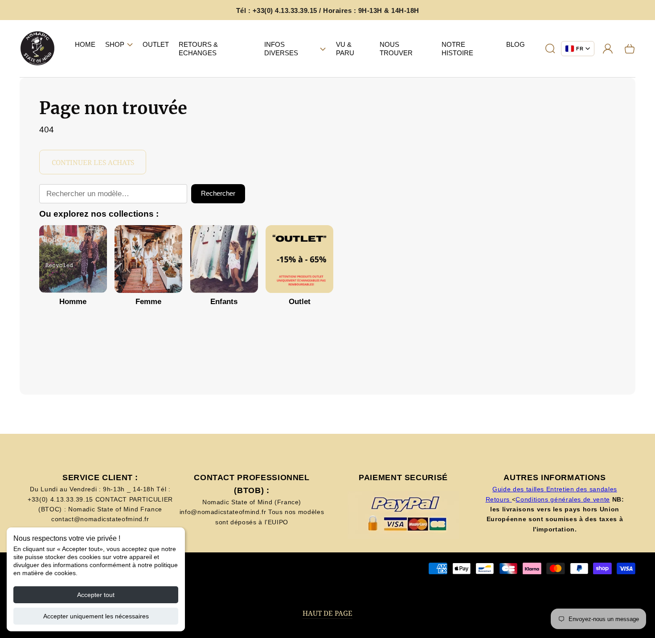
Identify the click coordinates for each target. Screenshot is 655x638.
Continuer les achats (93, 162)
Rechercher (218, 193)
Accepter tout (96, 594)
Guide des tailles (519, 489)
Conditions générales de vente (563, 499)
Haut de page (327, 613)
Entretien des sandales (581, 489)
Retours (499, 499)
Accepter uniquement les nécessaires (96, 616)
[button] (119, 45)
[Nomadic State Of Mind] (37, 48)
